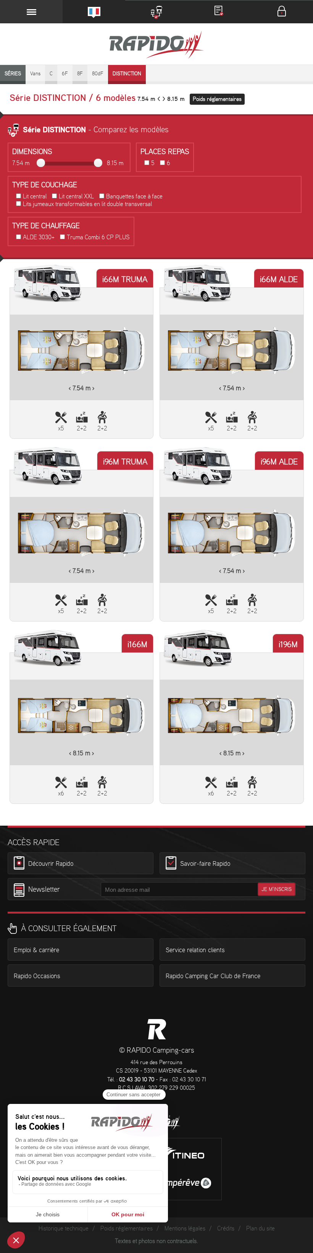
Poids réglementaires (217, 99)
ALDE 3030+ (39, 237)
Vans (35, 73)
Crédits (225, 1229)
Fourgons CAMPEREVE (184, 1183)
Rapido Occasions (37, 976)
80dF (97, 73)
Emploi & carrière (36, 950)
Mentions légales (185, 1229)
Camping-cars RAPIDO (156, 1029)
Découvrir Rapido (50, 863)
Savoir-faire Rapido (205, 863)
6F (65, 73)
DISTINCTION (127, 73)
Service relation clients (195, 950)
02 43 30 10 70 (136, 1080)
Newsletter (44, 889)
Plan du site (260, 1229)
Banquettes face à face (134, 197)
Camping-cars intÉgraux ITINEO (184, 1153)
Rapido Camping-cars (156, 46)
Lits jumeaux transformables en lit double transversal (87, 204)
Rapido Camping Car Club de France (213, 976)
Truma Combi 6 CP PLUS (98, 237)
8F (80, 73)
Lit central (35, 197)
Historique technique (64, 1229)
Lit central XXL (76, 197)
